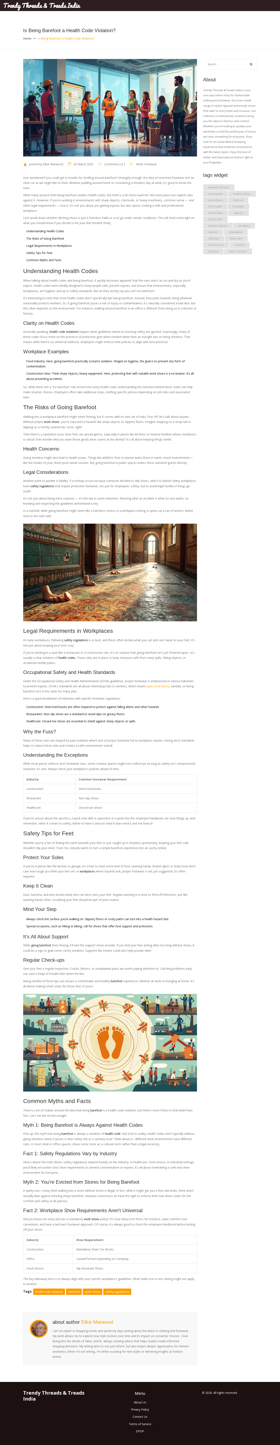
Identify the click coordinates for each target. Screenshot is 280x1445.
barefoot (74, 1292)
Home (27, 38)
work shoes (92, 1292)
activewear (235, 232)
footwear (238, 206)
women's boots (217, 226)
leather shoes (242, 194)
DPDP (140, 1431)
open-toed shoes (158, 686)
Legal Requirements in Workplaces (49, 246)
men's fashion (238, 251)
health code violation (49, 1292)
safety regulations (117, 1292)
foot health (215, 206)
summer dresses (218, 187)
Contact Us (140, 1417)
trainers (213, 232)
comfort (239, 245)
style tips (213, 238)
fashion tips (215, 213)
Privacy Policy (140, 1409)
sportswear (215, 194)
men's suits (215, 219)
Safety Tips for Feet (39, 253)
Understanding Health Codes (45, 231)
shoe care (236, 238)
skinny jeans (216, 245)
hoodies (213, 251)
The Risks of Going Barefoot (45, 238)
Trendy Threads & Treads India (41, 5)
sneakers (244, 226)
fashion (238, 200)
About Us (140, 1402)
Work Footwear (146, 164)
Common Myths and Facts (43, 260)
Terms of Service (140, 1424)
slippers (239, 213)
